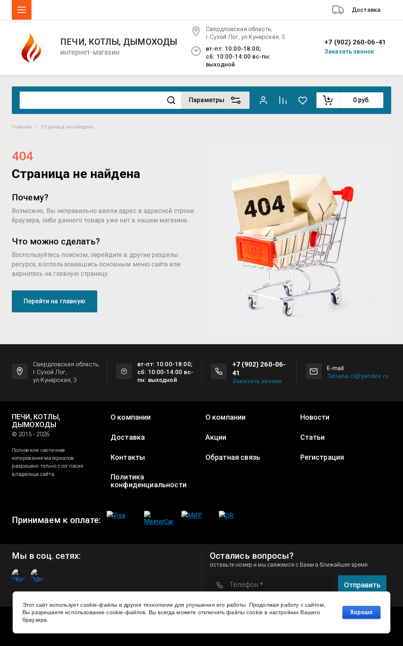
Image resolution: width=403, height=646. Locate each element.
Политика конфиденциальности (149, 481)
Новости (315, 417)
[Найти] (171, 100)
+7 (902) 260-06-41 (355, 42)
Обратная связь (232, 457)
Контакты (128, 457)
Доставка (128, 437)
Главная (21, 127)
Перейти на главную (54, 301)
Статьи (312, 437)
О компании (131, 417)
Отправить (362, 585)
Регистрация (322, 457)
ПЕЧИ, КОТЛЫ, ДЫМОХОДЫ (118, 42)
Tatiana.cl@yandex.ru (358, 376)
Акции (216, 437)
